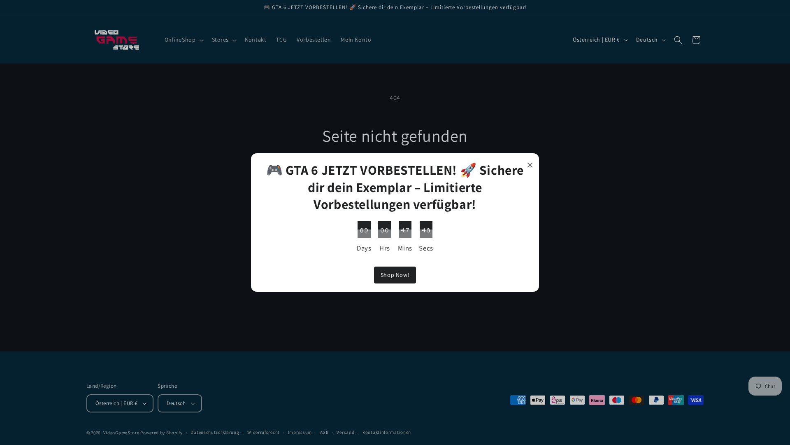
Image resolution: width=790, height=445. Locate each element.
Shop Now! (395, 275)
